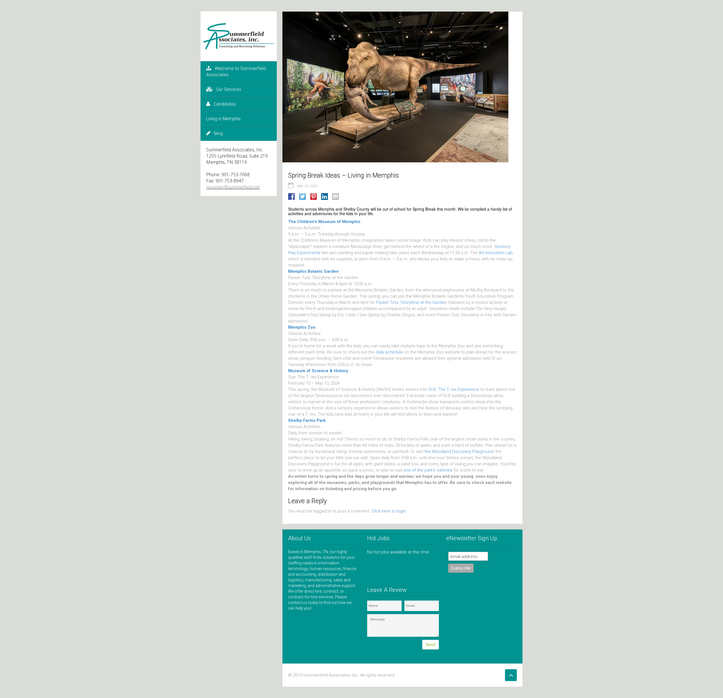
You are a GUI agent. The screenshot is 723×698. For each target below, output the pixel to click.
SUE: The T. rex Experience (453, 389)
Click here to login (389, 511)
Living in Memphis (223, 118)
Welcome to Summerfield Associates (236, 71)
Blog (218, 133)
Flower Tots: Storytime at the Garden (411, 302)
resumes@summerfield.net (233, 187)
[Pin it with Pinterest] (313, 196)
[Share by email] (335, 196)
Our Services (228, 89)
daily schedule (390, 352)
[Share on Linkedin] (324, 196)
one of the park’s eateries (428, 470)
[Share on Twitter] (302, 196)
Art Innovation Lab (496, 252)
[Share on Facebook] (291, 196)
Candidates (225, 104)
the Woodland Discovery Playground (458, 451)
